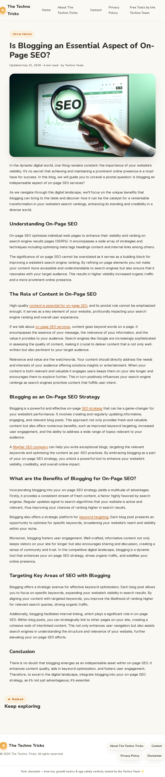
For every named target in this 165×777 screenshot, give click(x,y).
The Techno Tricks (18, 10)
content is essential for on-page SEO (58, 306)
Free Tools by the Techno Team (142, 10)
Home (46, 10)
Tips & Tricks (22, 34)
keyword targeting (93, 517)
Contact (96, 10)
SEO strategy (92, 408)
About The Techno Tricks (68, 10)
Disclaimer (154, 756)
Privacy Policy (114, 10)
